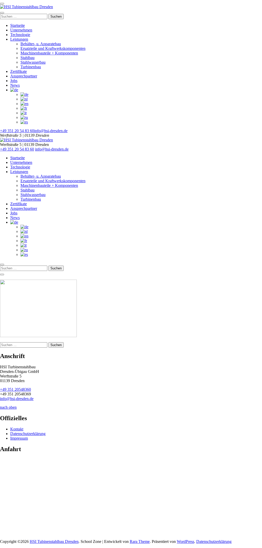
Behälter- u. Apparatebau (40, 44)
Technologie (20, 34)
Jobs (13, 80)
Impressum (19, 438)
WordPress (185, 541)
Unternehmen (21, 30)
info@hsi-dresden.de (51, 131)
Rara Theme (140, 541)
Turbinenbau (30, 67)
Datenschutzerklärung (28, 433)
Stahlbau (27, 57)
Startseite (17, 25)
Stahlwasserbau (33, 62)
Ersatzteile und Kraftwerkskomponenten (52, 48)
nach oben (8, 407)
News (15, 85)
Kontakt (16, 429)
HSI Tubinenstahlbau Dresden (54, 541)
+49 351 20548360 (15, 389)
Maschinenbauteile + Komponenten (49, 53)
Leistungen (19, 39)
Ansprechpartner (23, 76)
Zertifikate (18, 71)
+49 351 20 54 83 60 (17, 131)
